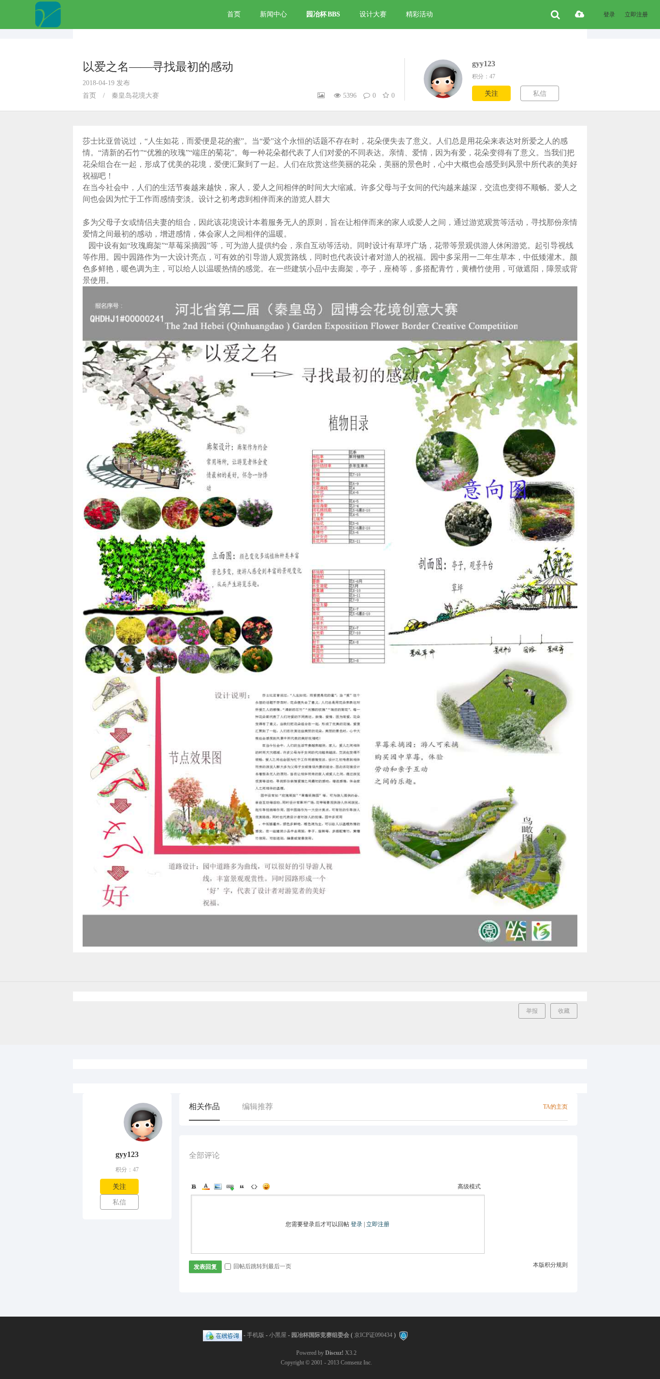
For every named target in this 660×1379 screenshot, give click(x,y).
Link (230, 1186)
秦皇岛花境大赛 (135, 95)
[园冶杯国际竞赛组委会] (48, 14)
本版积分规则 (550, 1264)
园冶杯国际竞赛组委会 (320, 1335)
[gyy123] (143, 1146)
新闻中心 (273, 14)
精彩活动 (419, 14)
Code (254, 1186)
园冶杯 (323, 14)
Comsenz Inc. (356, 1362)
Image (218, 1186)
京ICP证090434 (373, 1335)
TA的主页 (555, 1106)
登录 (609, 14)
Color (206, 1186)
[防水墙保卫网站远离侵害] (403, 1335)
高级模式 (469, 1186)
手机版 (255, 1335)
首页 (234, 14)
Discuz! (334, 1352)
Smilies (266, 1186)
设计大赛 (373, 14)
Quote (242, 1186)
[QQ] (222, 1335)
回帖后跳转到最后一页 (262, 1266)
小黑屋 (278, 1335)
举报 (532, 1011)
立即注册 (636, 14)
